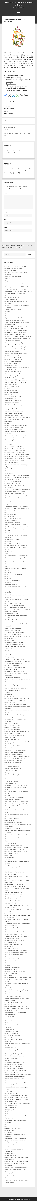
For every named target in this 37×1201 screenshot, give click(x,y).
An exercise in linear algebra (12, 766)
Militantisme (8, 533)
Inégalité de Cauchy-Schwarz (13, 1128)
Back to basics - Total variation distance (16, 1167)
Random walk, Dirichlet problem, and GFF (16, 806)
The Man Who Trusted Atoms (13, 357)
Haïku (7, 1124)
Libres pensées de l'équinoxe (13, 365)
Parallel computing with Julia (13, 628)
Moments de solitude (11, 1165)
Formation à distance (11, 520)
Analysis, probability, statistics (13, 574)
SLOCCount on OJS (10, 783)
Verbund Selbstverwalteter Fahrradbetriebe (16, 506)
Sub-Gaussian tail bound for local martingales (17, 489)
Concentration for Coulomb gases (14, 671)
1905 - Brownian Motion (11, 973)
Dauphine (7, 582)
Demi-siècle (8, 394)
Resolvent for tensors (11, 384)
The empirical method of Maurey (14, 1068)
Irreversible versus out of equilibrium (15, 595)
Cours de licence (9, 407)
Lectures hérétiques (10, 324)
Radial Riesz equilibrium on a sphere (15, 359)
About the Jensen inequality (12, 866)
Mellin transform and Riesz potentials (15, 427)
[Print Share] (26, 95)
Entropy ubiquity (9, 773)
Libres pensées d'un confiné (12, 522)
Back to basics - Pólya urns (12, 739)
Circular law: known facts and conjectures (16, 1095)
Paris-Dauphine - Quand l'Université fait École (17, 835)
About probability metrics (12, 351)
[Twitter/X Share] (9, 95)
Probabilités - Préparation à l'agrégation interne (18, 715)
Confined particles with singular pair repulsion (17, 868)
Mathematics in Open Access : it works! (16, 673)
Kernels (7, 570)
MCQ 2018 (8, 541)
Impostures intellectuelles (12, 818)
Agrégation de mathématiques (13, 1064)
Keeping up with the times (12, 402)
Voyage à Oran (9, 1118)
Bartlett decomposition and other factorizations (18, 741)
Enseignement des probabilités (13, 897)
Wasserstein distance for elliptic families (16, 330)
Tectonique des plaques (11, 1023)
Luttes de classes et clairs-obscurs (14, 268)
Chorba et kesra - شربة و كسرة (13, 376)
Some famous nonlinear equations (14, 1078)
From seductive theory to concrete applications (18, 977)
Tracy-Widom (9, 1091)
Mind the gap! (9, 694)
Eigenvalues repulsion (11, 421)
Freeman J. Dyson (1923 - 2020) (14, 419)
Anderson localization (11, 1176)
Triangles (7, 859)
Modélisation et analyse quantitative (15, 491)
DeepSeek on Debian (10, 280)
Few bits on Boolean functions (13, 994)
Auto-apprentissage (10, 653)
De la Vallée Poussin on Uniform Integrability (17, 847)
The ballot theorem (10, 942)
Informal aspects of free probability (14, 822)
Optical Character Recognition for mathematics (18, 1074)
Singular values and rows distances (15, 1140)
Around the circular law (11, 1033)
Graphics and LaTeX (10, 1047)
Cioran (7, 1081)
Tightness (8, 764)
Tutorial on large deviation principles (15, 632)
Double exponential (10, 1155)
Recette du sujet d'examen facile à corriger (16, 1097)
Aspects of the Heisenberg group (14, 1019)
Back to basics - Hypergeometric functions (17, 508)
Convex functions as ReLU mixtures (15, 320)
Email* (5, 219)
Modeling (7, 512)
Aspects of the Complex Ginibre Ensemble (16, 1161)
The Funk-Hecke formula (12, 469)
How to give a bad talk (11, 611)
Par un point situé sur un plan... (13, 603)
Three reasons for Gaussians (13, 483)
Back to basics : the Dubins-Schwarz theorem (17, 477)
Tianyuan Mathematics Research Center (16, 266)
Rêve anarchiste (9, 857)
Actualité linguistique (10, 502)
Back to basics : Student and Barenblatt (16, 353)
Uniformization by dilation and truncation (16, 535)
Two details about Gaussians (13, 361)
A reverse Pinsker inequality (12, 386)
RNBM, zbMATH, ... (10, 473)
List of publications (9, 113)
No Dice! (7, 1112)
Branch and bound (10, 1021)
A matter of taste (9, 1016)
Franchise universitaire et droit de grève (15, 529)
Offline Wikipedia (9, 820)
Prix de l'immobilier (10, 1107)
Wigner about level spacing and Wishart (16, 804)
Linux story (8, 1041)
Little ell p (7, 423)
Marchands (8, 975)
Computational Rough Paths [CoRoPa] (15, 1138)
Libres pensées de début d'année (14, 415)
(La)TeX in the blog (10, 1174)
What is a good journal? (11, 928)
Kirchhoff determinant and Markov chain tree (17, 756)
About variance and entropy (12, 340)
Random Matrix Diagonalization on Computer (17, 636)
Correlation (8, 1147)
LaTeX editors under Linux (12, 899)
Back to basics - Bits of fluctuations (15, 646)
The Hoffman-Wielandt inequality (14, 1002)
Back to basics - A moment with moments (16, 851)
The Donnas (8, 444)
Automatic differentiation (12, 622)
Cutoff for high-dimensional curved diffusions (17, 322)
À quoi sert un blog (10, 1132)
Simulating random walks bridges (14, 954)
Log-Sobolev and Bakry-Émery (13, 413)
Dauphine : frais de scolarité (12, 733)
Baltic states (8, 779)
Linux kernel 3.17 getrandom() (13, 799)
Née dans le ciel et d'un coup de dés (14, 562)
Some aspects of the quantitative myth (15, 1076)
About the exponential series (13, 677)
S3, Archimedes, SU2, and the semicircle (16, 326)
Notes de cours (9, 1130)
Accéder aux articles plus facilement (15, 448)
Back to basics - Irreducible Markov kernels (16, 688)
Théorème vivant (9, 917)
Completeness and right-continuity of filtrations (18, 458)
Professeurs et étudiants (12, 564)
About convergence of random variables (16, 545)
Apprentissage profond (11, 717)
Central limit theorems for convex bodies (16, 1006)
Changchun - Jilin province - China (14, 1062)
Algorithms (8, 965)
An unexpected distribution (12, 543)
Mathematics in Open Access (13, 686)
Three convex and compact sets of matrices (17, 1008)
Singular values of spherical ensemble (15, 289)
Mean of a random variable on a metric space (17, 915)
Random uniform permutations (13, 1066)
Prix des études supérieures (12, 690)
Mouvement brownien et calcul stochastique (17, 555)
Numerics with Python (11, 1010)
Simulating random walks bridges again (16, 952)
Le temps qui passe (10, 316)
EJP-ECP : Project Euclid (11, 723)
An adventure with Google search (14, 760)
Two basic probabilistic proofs (13, 1054)
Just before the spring (11, 969)
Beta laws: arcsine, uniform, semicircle (15, 1116)
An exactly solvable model (12, 479)
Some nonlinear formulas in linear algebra (16, 1087)
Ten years (8, 1027)
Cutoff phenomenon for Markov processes (17, 374)
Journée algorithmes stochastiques (15, 667)
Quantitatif (8, 626)
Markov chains (9, 1037)
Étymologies (8, 675)
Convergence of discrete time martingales (16, 495)
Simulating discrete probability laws (15, 956)
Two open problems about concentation (16, 1025)
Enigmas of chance (9, 108)
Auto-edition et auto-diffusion (13, 967)
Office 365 (8, 655)
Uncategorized (14, 102)
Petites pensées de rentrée (12, 613)
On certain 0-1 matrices (11, 781)
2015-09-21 (11, 21)
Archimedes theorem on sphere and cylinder (17, 367)
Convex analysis (9, 1029)
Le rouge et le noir (10, 737)
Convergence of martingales (13, 591)
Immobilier (8, 795)
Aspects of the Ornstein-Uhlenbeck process (17, 731)
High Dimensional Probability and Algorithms (17, 607)
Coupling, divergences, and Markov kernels (16, 526)
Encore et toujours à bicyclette (13, 446)
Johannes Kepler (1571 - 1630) (13, 396)
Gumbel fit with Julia (10, 638)
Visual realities (9, 913)
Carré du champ (9, 684)
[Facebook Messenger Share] (5, 95)
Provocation (8, 1178)
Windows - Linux (9, 657)
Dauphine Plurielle (10, 702)
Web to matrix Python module (13, 996)
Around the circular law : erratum (14, 644)
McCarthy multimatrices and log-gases (15, 378)
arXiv (6, 553)
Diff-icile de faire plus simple (12, 988)
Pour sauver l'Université (11, 925)
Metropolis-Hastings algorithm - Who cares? (17, 785)
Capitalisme (8, 1052)
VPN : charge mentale (11, 669)
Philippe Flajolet (9, 1109)
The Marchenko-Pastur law (12, 1143)
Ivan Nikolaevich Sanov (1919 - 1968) (15, 334)
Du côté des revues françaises (13, 837)
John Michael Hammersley (12, 1035)
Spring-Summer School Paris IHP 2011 (16, 1070)
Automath (8, 307)
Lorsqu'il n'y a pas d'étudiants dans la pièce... (17, 998)
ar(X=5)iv (7, 442)
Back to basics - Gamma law (13, 630)
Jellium (7, 566)
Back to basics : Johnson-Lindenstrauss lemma (18, 336)
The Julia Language (10, 843)
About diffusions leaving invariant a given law (17, 661)
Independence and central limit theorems (16, 1012)
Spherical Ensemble (10, 314)
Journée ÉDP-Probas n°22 (12, 665)
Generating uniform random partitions (15, 959)
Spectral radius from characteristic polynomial (18, 454)
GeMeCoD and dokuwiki (11, 1031)
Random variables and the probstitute (15, 932)
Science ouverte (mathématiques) (14, 452)
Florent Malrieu (26, 57)
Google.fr (7, 1126)
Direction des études (10, 270)
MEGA (7, 651)
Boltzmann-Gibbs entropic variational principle (17, 436)
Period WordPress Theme (13, 1199)
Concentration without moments (14, 642)
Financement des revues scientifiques (15, 568)
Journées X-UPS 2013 (11, 903)
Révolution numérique (11, 930)
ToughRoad (8, 648)
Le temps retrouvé (10, 471)
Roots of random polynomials (13, 1039)
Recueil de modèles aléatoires (13, 725)
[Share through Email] (21, 95)
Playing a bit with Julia (11, 640)
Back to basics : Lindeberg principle (14, 355)
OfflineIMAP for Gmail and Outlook (14, 659)
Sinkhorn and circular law (12, 462)
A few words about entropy (12, 363)
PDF (31, 61)
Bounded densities (10, 1153)
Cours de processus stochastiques (15, 343)
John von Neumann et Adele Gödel (14, 328)
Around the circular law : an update (14, 605)
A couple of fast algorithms (12, 1050)
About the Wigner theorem (12, 938)
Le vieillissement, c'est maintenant (14, 872)
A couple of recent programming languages (17, 990)
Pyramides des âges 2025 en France (15, 318)
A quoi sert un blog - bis (11, 1093)
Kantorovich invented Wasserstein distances (17, 710)
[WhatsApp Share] (17, 95)
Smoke (7, 1089)
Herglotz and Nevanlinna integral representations (18, 291)
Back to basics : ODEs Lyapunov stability (16, 380)
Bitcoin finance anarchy (11, 1072)
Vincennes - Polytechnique (12, 729)
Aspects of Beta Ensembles (12, 580)
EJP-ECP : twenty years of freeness (14, 735)
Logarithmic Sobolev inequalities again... (16, 347)
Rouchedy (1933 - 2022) (11, 390)
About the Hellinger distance (12, 539)
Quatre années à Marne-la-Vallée (14, 884)
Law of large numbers (11, 584)
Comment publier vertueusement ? (14, 438)
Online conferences (10, 510)
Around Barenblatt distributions (13, 309)
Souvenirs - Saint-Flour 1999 (13, 828)
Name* (6, 212)
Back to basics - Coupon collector (14, 1163)
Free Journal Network (11, 620)
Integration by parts (10, 1000)
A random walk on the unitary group (15, 971)
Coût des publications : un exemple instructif (17, 936)
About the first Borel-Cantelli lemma (14, 940)
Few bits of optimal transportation (14, 440)
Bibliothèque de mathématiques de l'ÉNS (16, 425)
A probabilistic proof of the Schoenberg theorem (18, 923)
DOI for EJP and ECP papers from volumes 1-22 (18, 609)
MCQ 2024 (8, 312)
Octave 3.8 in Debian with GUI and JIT (15, 849)
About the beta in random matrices (14, 411)
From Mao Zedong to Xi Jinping (13, 429)
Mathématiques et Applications (22, 171)
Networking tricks (10, 1014)
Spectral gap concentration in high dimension (17, 338)
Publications (8, 537)
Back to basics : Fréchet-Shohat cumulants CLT (18, 305)
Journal (7, 1060)
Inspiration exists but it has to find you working (17, 679)
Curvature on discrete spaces (13, 1145)
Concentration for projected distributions (16, 332)
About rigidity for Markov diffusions (15, 345)
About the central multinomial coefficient (16, 750)
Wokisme (8, 388)
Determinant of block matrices (13, 944)
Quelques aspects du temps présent (15, 758)
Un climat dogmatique (11, 1171)
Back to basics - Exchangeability (14, 752)
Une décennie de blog (11, 514)
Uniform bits (8, 1114)
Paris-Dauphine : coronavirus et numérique (16, 524)
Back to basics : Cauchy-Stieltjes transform (17, 405)
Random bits (8, 855)
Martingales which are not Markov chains (16, 992)
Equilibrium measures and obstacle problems (17, 417)
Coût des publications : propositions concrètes (18, 870)
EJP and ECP (8, 1004)
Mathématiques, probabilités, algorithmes (16, 704)
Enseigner (8, 572)
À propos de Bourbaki (11, 409)
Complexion (8, 692)
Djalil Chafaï (7, 145)
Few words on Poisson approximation (15, 1169)
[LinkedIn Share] (13, 95)
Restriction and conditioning (13, 276)
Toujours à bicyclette (11, 770)
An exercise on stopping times (13, 934)
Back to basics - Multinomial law (14, 892)
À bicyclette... (8, 808)
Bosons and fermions (11, 963)
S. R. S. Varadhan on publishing (13, 634)
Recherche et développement (13, 518)
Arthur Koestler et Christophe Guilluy (15, 349)
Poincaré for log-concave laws (13, 400)
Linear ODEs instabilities (11, 392)
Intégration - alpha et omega (12, 727)
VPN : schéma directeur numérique (14, 663)
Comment (6, 193)
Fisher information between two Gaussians (17, 475)
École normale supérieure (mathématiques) (17, 456)
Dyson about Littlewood (11, 853)
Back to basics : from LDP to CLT (14, 371)
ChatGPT (7, 278)
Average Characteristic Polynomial (14, 901)
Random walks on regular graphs (14, 845)
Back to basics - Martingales (13, 768)
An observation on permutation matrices (16, 950)
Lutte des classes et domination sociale (16, 682)
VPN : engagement (10, 696)
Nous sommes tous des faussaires (15, 754)
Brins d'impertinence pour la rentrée (14, 460)
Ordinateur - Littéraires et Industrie (14, 894)
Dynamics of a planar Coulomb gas (15, 450)
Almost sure (8, 597)
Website (6, 227)
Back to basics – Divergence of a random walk (18, 713)
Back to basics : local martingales (14, 493)
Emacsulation (9, 946)
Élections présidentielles (11, 961)
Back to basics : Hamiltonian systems (15, 382)
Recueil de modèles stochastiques (14, 797)
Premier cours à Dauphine (12, 874)
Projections (8, 578)
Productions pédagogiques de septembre (16, 801)
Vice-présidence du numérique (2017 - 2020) (17, 481)
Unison (7, 504)
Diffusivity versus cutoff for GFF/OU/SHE (16, 287)
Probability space (10, 551)
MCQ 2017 (8, 593)
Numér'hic (8, 531)
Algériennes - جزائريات (11, 369)
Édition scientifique (10, 398)
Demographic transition (11, 948)
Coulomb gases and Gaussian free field (16, 624)
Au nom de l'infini (10, 516)
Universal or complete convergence (15, 886)
